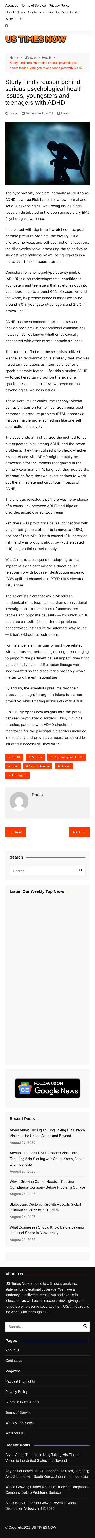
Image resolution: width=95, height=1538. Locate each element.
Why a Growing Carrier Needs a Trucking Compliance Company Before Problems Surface (47, 1184)
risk (14, 766)
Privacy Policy (59, 5)
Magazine (13, 1371)
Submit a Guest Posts (63, 12)
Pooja (13, 113)
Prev (18, 832)
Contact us (36, 12)
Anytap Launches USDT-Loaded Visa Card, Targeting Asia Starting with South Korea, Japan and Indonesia (47, 1158)
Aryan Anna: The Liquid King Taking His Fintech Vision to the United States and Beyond (47, 1133)
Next (76, 832)
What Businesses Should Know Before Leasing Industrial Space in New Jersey (47, 1230)
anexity (37, 757)
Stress (65, 766)
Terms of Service (33, 5)
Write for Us (14, 19)
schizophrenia (39, 766)
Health (65, 113)
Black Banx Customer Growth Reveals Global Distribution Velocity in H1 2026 (45, 1207)
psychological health (68, 757)
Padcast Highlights (20, 1381)
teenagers (18, 775)
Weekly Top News (19, 1423)
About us (11, 5)
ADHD (15, 757)
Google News (15, 12)
